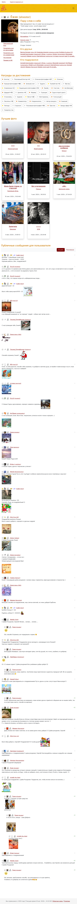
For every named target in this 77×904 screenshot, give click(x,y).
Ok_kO (15, 266)
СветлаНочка (45, 56)
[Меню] (73, 8)
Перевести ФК (7, 60)
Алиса (14, 538)
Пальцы (38, 189)
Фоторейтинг (24, 36)
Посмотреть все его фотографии (8, 49)
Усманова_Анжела (48, 52)
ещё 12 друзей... (70, 56)
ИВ (14, 300)
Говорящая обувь (12, 191)
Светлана (17, 751)
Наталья (17, 760)
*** (38, 146)
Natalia (42, 67)
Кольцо (64, 151)
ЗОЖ (38, 229)
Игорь (47, 54)
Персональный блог (8, 44)
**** (13, 146)
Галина (15, 578)
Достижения (7, 57)
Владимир (43, 65)
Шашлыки (13, 229)
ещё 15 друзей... (52, 67)
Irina (14, 517)
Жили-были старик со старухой (13, 187)
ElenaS (16, 471)
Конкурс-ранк (24, 40)
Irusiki (20, 255)
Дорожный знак (13, 149)
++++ (38, 226)
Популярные (70, 250)
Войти (4, 2)
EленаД (14, 679)
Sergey (59, 54)
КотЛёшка (17, 413)
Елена (15, 334)
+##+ (64, 186)
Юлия (14, 853)
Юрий (33, 65)
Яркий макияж (38, 149)
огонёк (15, 777)
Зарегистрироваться (16, 2)
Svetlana (66, 52)
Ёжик (16, 627)
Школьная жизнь (64, 189)
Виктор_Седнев (28, 52)
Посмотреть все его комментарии (8, 54)
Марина (31, 67)
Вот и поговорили (38, 186)
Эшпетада (13, 226)
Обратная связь (58, 901)
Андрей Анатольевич (30, 54)
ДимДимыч (17, 657)
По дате (60, 250)
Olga (14, 447)
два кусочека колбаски (64, 147)
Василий (59, 63)
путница (58, 56)
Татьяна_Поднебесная (20, 319)
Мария (31, 56)
